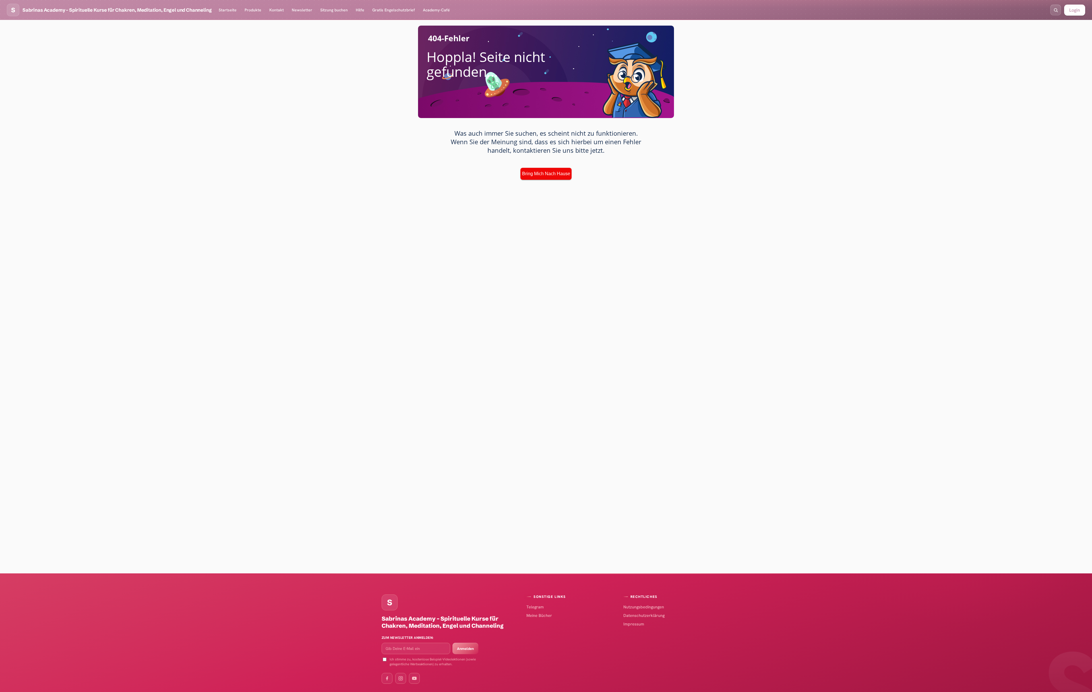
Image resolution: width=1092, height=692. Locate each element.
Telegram (535, 607)
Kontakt (276, 10)
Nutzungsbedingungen (643, 607)
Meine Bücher (539, 615)
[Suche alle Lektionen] (1055, 10)
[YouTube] (414, 678)
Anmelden (465, 648)
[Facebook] (387, 678)
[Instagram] (400, 678)
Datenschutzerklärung (644, 615)
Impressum (633, 624)
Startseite (228, 10)
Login (1074, 10)
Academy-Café (436, 10)
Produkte (253, 10)
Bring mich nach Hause (546, 173)
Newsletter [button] (302, 10)
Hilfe (360, 10)
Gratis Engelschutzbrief (393, 10)
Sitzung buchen (334, 10)
